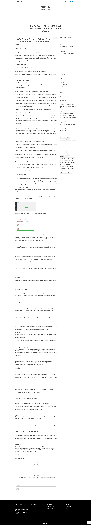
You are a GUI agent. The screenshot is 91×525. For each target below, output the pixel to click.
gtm (68, 152)
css (70, 139)
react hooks (62, 166)
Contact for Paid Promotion (70, 1)
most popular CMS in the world (27, 90)
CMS (61, 80)
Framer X (66, 143)
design (66, 141)
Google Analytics (70, 145)
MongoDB (67, 156)
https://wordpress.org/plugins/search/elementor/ (42, 98)
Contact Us (50, 21)
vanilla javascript (63, 168)
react (68, 162)
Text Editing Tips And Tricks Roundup (66, 46)
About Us (44, 21)
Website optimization (67, 170)
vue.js (72, 168)
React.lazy (62, 164)
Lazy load (62, 156)
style (67, 166)
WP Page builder (63, 172)
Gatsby (74, 143)
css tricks (62, 141)
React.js (72, 162)
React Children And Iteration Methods (66, 113)
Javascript (61, 86)
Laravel (61, 88)
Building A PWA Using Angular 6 (65, 40)
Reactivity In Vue (63, 130)
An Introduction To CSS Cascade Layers (67, 104)
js (68, 154)
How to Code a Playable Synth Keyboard (67, 42)
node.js (73, 158)
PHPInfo (45, 7)
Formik (61, 143)
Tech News (62, 94)
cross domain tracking (64, 139)
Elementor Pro (42, 181)
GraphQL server (63, 152)
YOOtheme (70, 172)
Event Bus (71, 141)
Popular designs (63, 162)
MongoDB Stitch (63, 158)
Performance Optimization (65, 160)
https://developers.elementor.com (30, 121)
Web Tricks (21, 468)
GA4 (70, 143)
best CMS (67, 137)
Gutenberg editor (63, 154)
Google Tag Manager (63, 84)
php (72, 160)
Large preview (17, 212)
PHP (60, 90)
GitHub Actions (63, 145)
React (61, 92)
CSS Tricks (62, 82)
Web (20, 470)
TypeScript (71, 166)
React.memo (68, 164)
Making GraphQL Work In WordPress (66, 128)
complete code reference (25, 120)
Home (39, 21)
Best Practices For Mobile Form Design (67, 53)
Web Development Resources (45, 9)
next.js (69, 158)
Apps (61, 78)
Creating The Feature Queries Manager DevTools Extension (46, 477)
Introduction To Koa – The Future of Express (27, 476)
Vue (68, 168)
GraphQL (71, 150)
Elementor (16, 74)
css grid (73, 139)
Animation (62, 137)
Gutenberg (72, 152)
